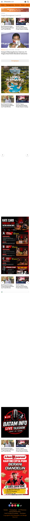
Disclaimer (23, 513)
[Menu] (2, 1)
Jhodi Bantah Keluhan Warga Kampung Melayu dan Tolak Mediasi (7, 450)
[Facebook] (9, 505)
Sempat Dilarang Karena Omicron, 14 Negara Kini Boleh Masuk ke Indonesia (14, 53)
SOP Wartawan (22, 510)
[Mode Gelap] (25, 2)
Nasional (3, 49)
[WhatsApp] (18, 505)
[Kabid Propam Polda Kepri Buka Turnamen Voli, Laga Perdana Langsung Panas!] (22, 21)
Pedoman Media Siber (15, 511)
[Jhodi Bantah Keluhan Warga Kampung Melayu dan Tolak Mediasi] (7, 443)
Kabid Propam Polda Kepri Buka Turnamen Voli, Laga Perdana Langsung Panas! (22, 28)
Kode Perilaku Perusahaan (11, 513)
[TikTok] (21, 505)
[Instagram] (12, 505)
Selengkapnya (15, 61)
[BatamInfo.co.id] (9, 2)
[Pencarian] (28, 2)
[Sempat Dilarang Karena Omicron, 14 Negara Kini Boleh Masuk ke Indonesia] (15, 40)
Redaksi (6, 510)
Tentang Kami (13, 510)
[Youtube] (15, 505)
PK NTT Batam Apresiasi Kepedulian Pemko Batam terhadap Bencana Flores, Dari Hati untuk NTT (7, 28)
